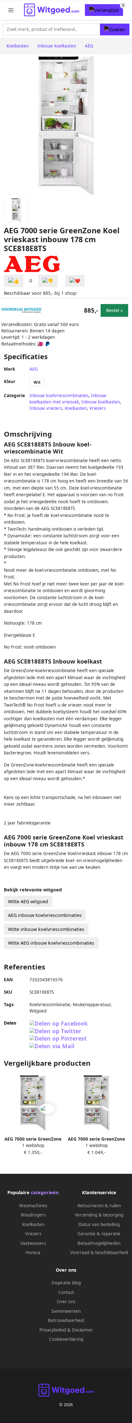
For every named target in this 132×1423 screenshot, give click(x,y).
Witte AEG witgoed (28, 901)
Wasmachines (33, 1206)
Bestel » (114, 310)
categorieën (45, 1192)
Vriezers (97, 408)
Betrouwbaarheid (66, 1320)
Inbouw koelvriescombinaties (58, 395)
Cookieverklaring (66, 1339)
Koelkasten (76, 408)
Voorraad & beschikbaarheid (99, 1252)
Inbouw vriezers (45, 408)
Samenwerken (66, 1311)
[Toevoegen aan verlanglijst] (75, 281)
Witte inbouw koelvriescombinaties (46, 929)
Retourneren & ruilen (99, 1206)
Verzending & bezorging (99, 1215)
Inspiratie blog (66, 1283)
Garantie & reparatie (99, 1234)
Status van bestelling (99, 1224)
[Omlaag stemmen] (47, 281)
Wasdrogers (33, 1215)
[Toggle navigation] (11, 10)
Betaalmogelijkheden (99, 1243)
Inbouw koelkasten (100, 402)
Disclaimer (82, 1330)
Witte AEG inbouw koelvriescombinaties (51, 943)
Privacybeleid (52, 1330)
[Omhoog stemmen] (13, 281)
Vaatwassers (33, 1243)
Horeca (33, 1252)
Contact (66, 1292)
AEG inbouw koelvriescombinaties (45, 915)
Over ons (66, 1301)
